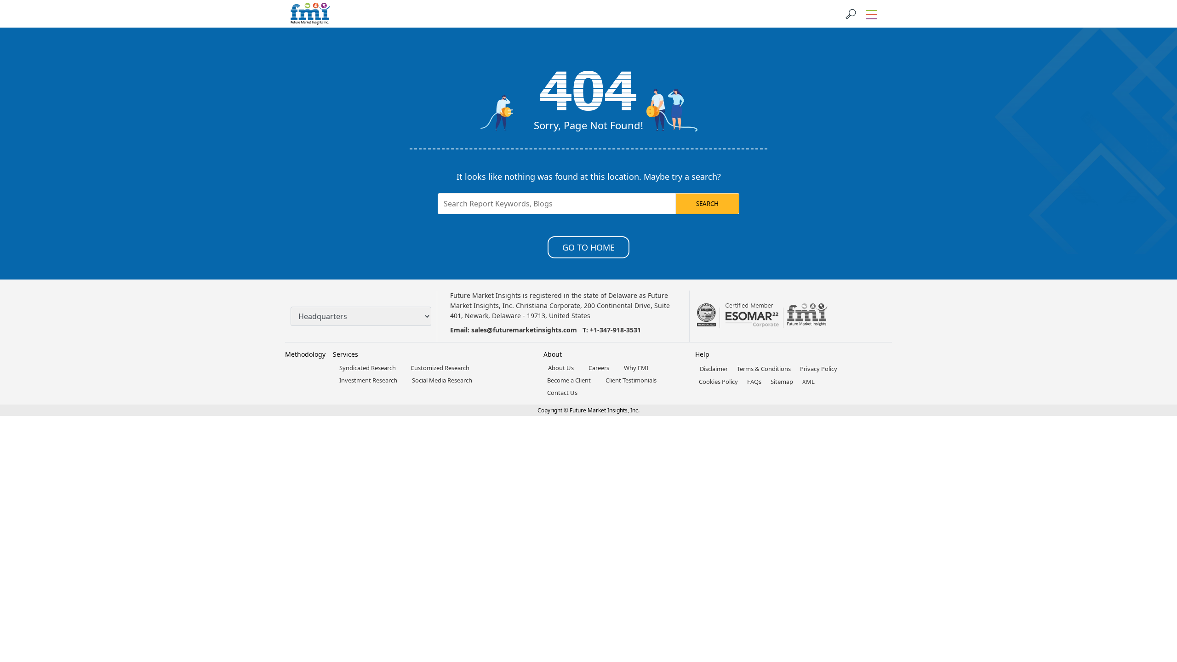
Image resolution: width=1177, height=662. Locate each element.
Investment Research (368, 380)
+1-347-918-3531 (615, 329)
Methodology (305, 354)
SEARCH (707, 204)
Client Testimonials (631, 380)
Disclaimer (714, 369)
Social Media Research (442, 380)
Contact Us (562, 392)
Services (345, 354)
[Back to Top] (1154, 584)
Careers (598, 368)
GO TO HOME (588, 247)
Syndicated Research (367, 368)
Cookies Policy (718, 381)
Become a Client (569, 380)
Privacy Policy (818, 369)
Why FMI (636, 368)
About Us (561, 368)
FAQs (754, 381)
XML (808, 381)
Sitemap (782, 381)
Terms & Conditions (764, 369)
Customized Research (440, 368)
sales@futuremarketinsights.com (524, 329)
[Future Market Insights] (310, 14)
